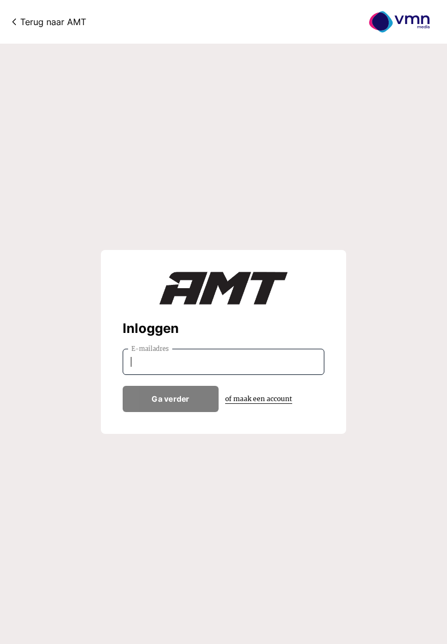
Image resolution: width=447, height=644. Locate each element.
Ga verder (171, 398)
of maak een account (258, 399)
